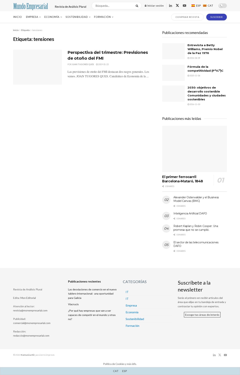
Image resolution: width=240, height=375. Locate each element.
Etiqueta (25, 30)
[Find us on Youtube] (184, 6)
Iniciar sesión (155, 5)
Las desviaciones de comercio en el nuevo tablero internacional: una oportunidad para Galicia (92, 293)
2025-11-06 (194, 75)
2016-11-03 (194, 104)
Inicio (17, 16)
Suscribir (216, 17)
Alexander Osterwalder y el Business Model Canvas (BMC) (196, 199)
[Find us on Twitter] (177, 5)
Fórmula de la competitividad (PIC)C (205, 68)
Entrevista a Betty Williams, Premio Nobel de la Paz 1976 (205, 49)
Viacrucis (73, 304)
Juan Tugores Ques (83, 64)
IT (127, 292)
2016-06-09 (194, 58)
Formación (102, 16)
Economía (51, 16)
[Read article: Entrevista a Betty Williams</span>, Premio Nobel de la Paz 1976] (173, 51)
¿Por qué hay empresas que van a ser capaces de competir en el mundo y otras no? (92, 315)
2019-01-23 (103, 64)
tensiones (37, 30)
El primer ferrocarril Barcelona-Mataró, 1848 (182, 179)
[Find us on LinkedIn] (170, 6)
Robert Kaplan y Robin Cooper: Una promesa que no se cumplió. (195, 227)
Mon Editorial (28, 297)
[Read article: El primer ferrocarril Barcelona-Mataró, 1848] (194, 149)
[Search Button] (138, 5)
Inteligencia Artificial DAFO (190, 213)
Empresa (32, 16)
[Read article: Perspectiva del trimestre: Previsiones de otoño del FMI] (37, 67)
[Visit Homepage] (30, 5)
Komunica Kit (27, 354)
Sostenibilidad (77, 16)
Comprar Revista (188, 17)
